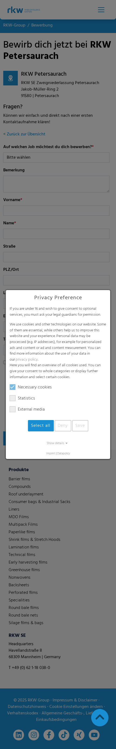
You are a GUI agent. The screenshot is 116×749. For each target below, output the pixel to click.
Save (80, 425)
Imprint (50, 453)
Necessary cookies (35, 387)
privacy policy (27, 360)
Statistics (26, 398)
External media (31, 409)
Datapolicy (63, 453)
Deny (63, 425)
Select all (40, 425)
